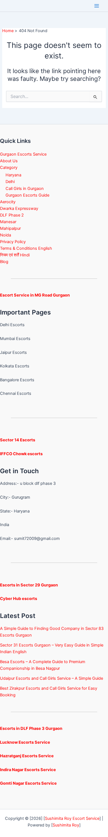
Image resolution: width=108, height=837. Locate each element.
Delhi (10, 181)
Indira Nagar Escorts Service (28, 769)
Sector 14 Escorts (17, 439)
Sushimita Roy (66, 825)
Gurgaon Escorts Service (23, 154)
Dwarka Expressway (19, 208)
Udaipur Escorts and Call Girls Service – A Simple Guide (51, 678)
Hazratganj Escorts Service (27, 755)
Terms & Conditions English (26, 248)
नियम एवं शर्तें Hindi (15, 255)
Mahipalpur (10, 228)
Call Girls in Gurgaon (25, 188)
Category (8, 167)
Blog (4, 261)
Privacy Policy (13, 241)
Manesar (8, 221)
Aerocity (8, 201)
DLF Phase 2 (12, 215)
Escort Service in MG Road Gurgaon (35, 295)
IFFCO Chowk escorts (21, 453)
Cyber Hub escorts (18, 598)
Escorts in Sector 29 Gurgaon (29, 585)
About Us (9, 160)
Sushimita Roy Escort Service (72, 818)
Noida (5, 235)
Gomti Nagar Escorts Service (28, 783)
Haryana (13, 174)
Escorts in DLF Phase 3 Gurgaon (31, 728)
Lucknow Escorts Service (25, 742)
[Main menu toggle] (96, 6)
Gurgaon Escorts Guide (27, 195)
